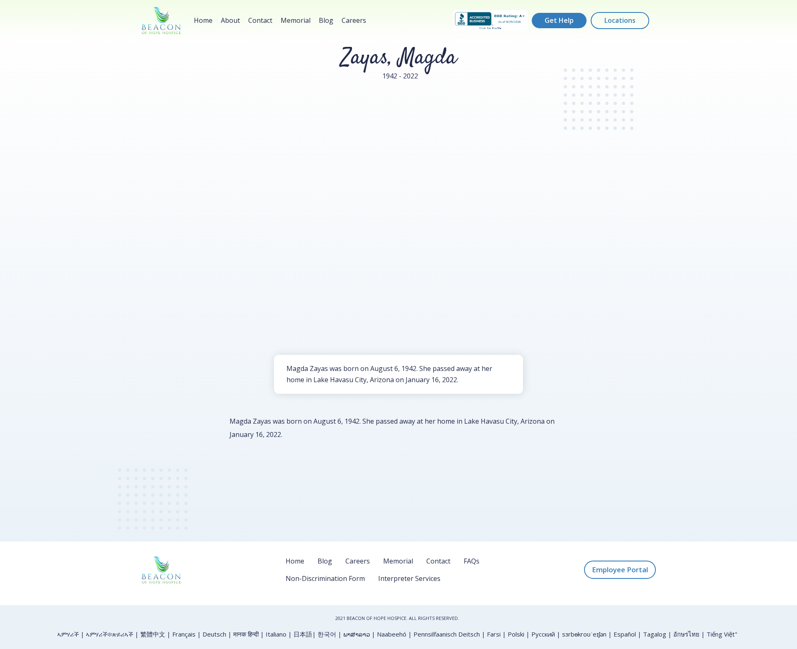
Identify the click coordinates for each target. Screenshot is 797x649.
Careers (354, 20)
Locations (620, 20)
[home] (161, 21)
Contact (260, 20)
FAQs (471, 561)
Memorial (295, 20)
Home (203, 20)
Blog (326, 20)
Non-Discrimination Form (325, 578)
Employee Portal (620, 569)
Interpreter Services (409, 578)
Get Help (559, 20)
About (230, 20)
